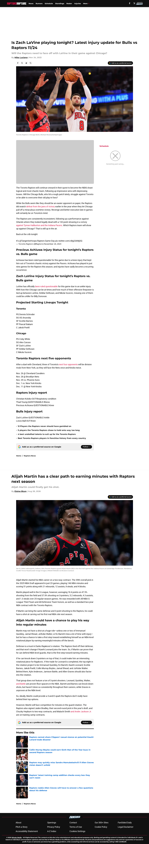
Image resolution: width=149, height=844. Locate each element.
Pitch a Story (21, 827)
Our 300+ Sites (101, 822)
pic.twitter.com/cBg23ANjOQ (68, 241)
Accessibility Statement (27, 831)
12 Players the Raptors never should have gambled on (44, 426)
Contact (73, 822)
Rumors (39, 3)
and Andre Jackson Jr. (81, 711)
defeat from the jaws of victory (40, 206)
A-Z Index (51, 831)
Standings (59, 3)
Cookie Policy (101, 827)
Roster (69, 3)
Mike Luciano (21, 57)
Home (18, 456)
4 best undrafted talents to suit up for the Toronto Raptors (47, 434)
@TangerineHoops (28, 241)
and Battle (21, 684)
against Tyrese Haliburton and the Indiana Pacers (39, 225)
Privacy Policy (53, 827)
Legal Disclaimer (125, 827)
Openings (51, 822)
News (31, 3)
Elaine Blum (20, 491)
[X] (134, 3)
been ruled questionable (46, 286)
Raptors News (30, 456)
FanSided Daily (125, 822)
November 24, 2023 (52, 244)
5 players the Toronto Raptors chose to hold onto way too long (49, 430)
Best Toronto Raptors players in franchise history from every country (52, 438)
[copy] (30, 63)
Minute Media (17, 837)
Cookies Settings (77, 831)
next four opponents (68, 364)
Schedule (49, 3)
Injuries (77, 3)
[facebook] (129, 3)
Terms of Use (75, 827)
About (18, 822)
